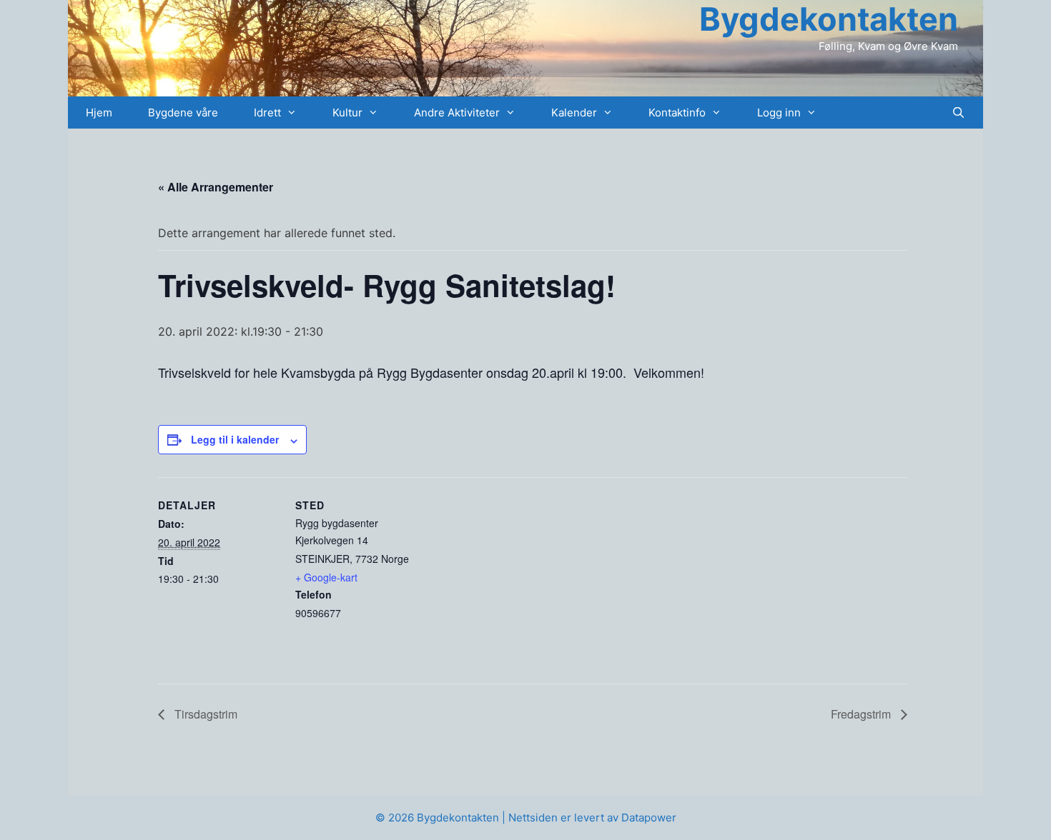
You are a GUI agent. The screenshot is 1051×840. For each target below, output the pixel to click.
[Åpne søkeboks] (958, 112)
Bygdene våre (183, 112)
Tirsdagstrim (204, 714)
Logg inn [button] (779, 112)
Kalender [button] (574, 112)
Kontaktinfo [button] (677, 112)
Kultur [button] (347, 112)
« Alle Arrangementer (215, 187)
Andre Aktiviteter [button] (457, 112)
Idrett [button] (267, 112)
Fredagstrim (862, 714)
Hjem (99, 112)
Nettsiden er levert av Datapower (592, 817)
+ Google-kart (326, 577)
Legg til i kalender (235, 439)
